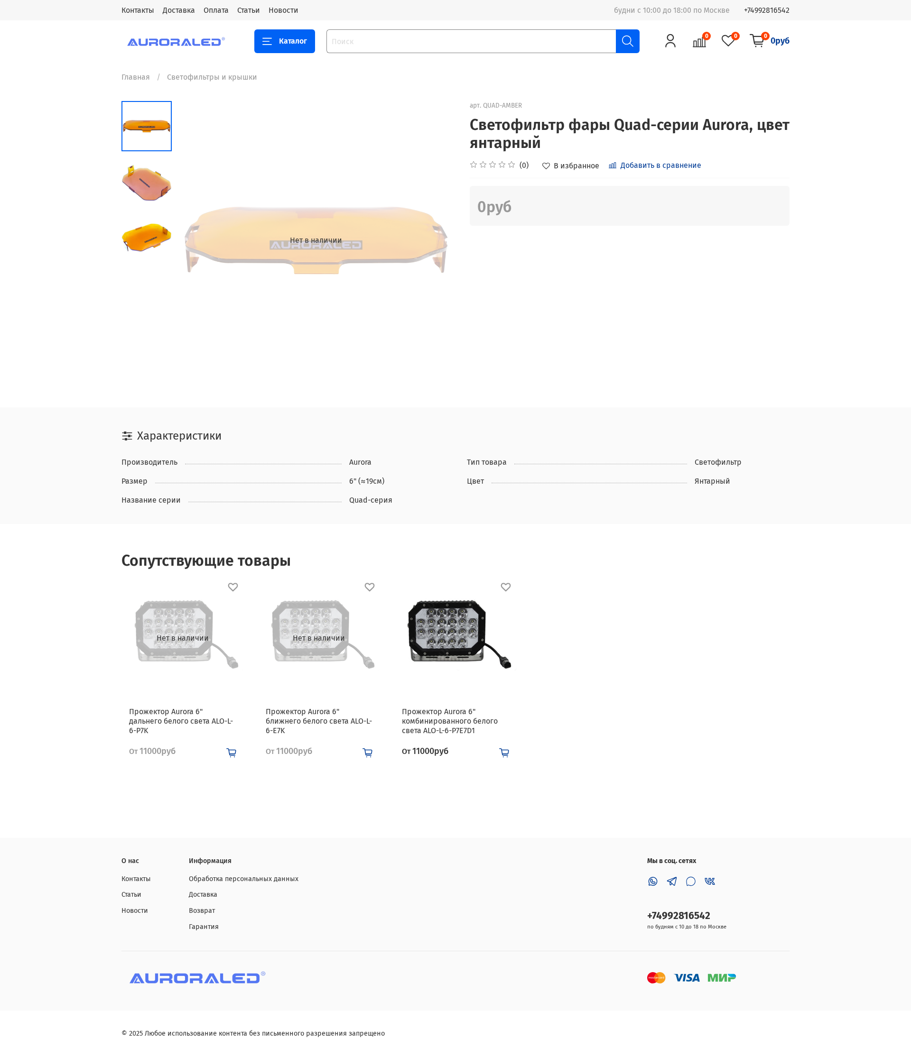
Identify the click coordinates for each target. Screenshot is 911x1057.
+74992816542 (767, 10)
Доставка (179, 10)
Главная (135, 77)
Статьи (248, 10)
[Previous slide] (195, 240)
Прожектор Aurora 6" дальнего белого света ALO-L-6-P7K (181, 721)
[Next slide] (436, 240)
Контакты (137, 10)
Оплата (216, 10)
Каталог (293, 41)
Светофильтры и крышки (212, 77)
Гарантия (204, 927)
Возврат (202, 911)
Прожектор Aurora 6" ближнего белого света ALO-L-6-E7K (319, 721)
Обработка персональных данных (243, 879)
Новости (283, 10)
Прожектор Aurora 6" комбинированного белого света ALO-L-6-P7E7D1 (450, 721)
